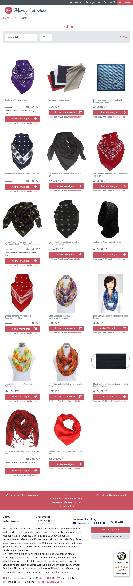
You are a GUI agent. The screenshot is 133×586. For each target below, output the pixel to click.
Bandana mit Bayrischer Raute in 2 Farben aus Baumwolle (107, 101)
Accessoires (12, 18)
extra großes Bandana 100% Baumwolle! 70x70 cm (110, 175)
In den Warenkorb (65, 112)
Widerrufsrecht (11, 521)
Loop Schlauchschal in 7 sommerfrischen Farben (22, 385)
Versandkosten (30, 123)
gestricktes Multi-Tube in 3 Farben (107, 242)
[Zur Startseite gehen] (3, 18)
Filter (125, 37)
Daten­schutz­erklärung (57, 572)
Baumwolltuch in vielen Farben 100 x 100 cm (66, 175)
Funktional (29, 581)
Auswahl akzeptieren (111, 536)
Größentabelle (44, 516)
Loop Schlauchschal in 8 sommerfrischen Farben (66, 385)
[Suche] (105, 2)
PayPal (12, 581)
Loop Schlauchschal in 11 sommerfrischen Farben (59, 317)
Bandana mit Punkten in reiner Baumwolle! (22, 174)
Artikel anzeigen (21, 118)
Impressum (31, 568)
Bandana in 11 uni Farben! (60, 100)
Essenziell (13, 578)
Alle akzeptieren (111, 529)
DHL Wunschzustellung (64, 578)
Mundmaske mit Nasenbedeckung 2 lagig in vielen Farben (110, 385)
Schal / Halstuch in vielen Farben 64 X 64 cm (66, 453)
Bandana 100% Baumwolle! (16, 100)
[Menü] (127, 552)
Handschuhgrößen (46, 520)
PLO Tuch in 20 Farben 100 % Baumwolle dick (22, 453)
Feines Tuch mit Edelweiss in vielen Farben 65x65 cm (64, 243)
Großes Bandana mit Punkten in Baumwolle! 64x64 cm (18, 317)
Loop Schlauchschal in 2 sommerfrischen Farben (110, 317)
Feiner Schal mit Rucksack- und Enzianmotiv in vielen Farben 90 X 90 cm (22, 243)
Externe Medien (35, 578)
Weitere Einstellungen (50, 581)
